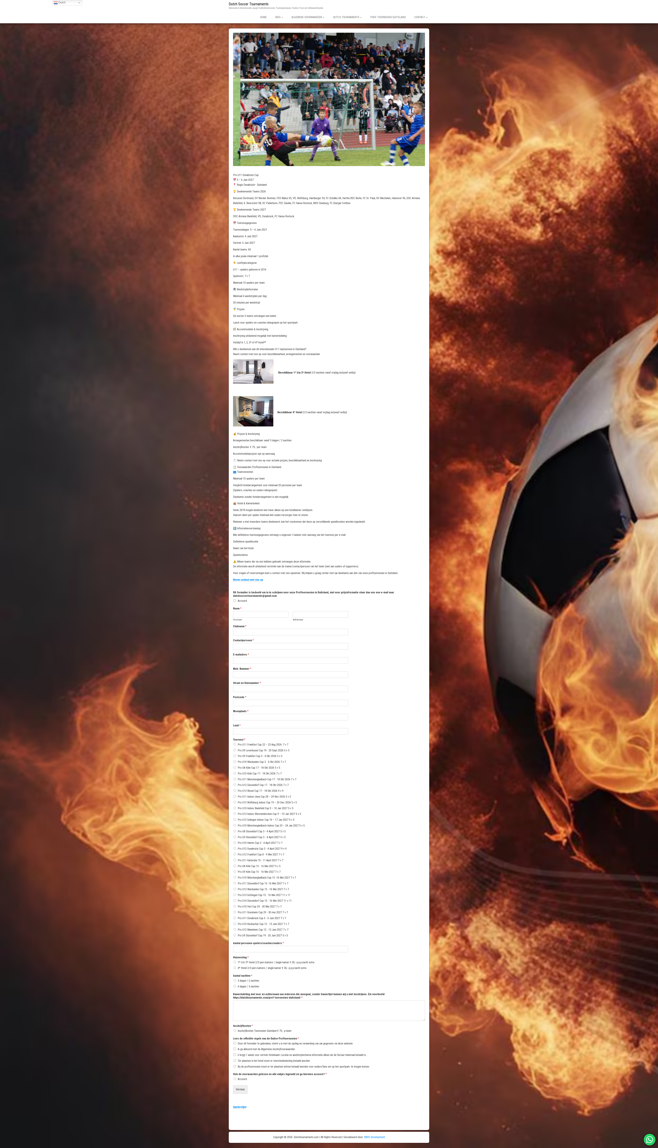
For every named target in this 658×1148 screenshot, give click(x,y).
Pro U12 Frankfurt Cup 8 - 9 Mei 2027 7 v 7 (261, 854)
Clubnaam (239, 626)
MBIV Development (374, 1137)
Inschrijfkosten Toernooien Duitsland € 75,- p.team (264, 1030)
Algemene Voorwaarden (307, 17)
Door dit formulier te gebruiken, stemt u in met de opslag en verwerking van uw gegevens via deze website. (295, 1043)
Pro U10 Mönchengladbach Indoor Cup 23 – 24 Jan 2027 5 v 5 (271, 825)
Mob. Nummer (242, 668)
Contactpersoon (243, 640)
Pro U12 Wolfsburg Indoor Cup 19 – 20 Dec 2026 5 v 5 (267, 802)
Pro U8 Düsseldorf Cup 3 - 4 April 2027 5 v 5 (262, 831)
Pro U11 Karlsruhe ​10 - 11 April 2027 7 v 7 (260, 860)
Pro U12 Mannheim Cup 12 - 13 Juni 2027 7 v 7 (263, 929)
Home (263, 17)
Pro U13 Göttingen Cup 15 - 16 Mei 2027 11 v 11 (264, 895)
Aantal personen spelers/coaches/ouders (258, 943)
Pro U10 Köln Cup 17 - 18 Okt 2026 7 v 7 (260, 773)
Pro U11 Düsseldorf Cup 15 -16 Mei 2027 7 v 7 (263, 883)
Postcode (239, 697)
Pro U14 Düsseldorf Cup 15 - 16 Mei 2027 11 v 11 (265, 900)
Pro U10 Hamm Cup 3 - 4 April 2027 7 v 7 (260, 842)
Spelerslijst (239, 1107)
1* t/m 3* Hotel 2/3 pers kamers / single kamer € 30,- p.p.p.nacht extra (276, 962)
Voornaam (237, 619)
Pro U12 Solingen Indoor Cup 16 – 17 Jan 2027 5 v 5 (266, 819)
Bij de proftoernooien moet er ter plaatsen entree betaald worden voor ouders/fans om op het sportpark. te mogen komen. (304, 1066)
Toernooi (239, 739)
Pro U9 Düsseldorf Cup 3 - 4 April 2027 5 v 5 (262, 837)
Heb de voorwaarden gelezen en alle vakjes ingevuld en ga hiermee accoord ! (280, 1074)
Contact (420, 17)
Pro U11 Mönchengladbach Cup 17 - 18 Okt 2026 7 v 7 (267, 779)
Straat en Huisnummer (247, 683)
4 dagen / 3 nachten (248, 986)
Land (237, 725)
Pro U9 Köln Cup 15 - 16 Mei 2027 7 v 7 (259, 871)
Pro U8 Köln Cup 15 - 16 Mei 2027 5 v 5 (259, 866)
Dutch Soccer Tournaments (249, 4)
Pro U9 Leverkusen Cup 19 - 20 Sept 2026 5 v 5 (263, 750)
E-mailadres (241, 654)
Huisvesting (241, 957)
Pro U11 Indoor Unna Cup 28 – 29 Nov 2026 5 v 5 (264, 796)
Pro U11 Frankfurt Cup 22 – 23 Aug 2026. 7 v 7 (263, 744)
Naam (237, 608)
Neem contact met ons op (248, 579)
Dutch (62, 2)
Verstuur (240, 1089)
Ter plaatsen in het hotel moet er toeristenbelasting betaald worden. (274, 1060)
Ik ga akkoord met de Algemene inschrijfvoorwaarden (266, 1049)
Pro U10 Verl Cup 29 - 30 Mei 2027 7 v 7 (260, 906)
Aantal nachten (242, 975)
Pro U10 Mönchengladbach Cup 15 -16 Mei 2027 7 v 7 (267, 877)
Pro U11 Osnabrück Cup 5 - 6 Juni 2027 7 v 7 (262, 918)
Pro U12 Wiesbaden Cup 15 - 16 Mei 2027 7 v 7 (263, 889)
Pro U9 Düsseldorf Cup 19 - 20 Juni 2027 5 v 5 (263, 935)
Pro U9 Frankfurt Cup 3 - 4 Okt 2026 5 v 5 (260, 756)
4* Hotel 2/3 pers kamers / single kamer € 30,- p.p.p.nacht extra (272, 968)
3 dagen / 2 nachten (248, 980)
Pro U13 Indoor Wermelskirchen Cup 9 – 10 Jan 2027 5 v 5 (269, 814)
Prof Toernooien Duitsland (388, 17)
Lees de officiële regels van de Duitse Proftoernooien (266, 1038)
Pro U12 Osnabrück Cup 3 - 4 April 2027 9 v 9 (262, 848)
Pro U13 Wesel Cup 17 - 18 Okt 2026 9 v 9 (260, 790)
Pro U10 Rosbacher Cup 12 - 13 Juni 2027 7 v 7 (263, 924)
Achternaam (298, 619)
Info (278, 17)
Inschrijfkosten (243, 1025)
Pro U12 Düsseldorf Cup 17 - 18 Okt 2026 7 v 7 (263, 785)
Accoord (242, 600)
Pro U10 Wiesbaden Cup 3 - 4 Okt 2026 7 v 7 (262, 762)
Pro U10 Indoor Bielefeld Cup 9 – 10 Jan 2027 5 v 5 (265, 808)
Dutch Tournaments (346, 17)
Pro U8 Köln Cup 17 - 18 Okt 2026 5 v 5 (259, 767)
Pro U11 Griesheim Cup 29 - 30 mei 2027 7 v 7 (263, 912)
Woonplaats (240, 711)
